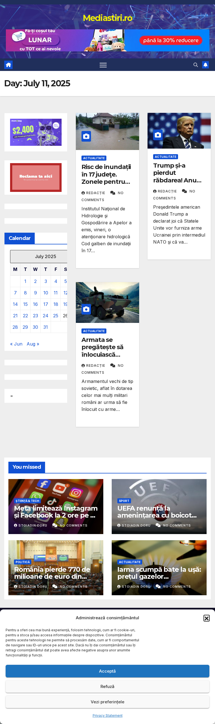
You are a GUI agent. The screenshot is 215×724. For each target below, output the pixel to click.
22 (25, 315)
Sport (124, 500)
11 (56, 293)
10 (45, 293)
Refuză (107, 686)
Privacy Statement (108, 715)
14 (15, 304)
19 (65, 304)
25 (55, 315)
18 (55, 304)
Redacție (96, 193)
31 (45, 327)
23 (35, 315)
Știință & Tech (27, 500)
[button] (206, 618)
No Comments (74, 525)
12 (66, 293)
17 (45, 304)
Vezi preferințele (107, 701)
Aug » (33, 344)
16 (35, 304)
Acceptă (107, 671)
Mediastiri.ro (107, 18)
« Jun (16, 344)
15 (25, 304)
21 (15, 315)
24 (45, 315)
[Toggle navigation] (103, 64)
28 (15, 327)
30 (35, 327)
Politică (23, 562)
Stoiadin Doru (33, 525)
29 (25, 327)
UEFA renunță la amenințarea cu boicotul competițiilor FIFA (157, 515)
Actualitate (94, 158)
